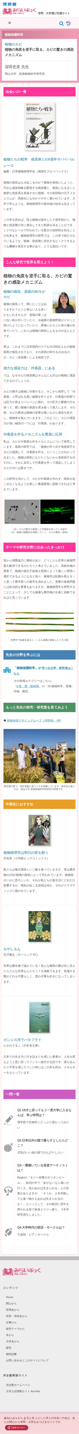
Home (9, 1297)
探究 (8, 1347)
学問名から (12, 1309)
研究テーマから (15, 1328)
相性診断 (11, 1354)
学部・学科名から (16, 1316)
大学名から (12, 1341)
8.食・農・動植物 (27, 686)
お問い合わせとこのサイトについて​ (27, 1360)
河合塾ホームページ (18, 1384)
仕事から (11, 1322)
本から (10, 1335)
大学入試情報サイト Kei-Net (23, 1391)
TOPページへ (18, 1428)
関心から (11, 1303)
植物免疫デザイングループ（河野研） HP (33, 720)
